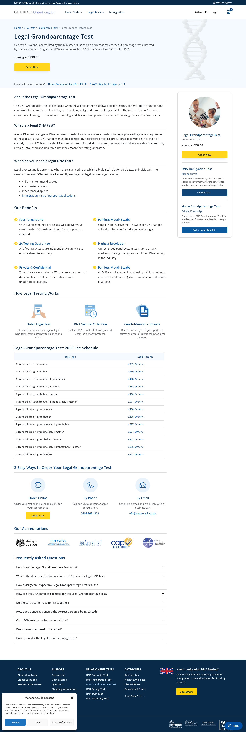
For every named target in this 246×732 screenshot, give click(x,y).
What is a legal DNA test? (34, 125)
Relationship (132, 675)
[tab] (90, 97)
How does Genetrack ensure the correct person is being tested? (56, 611)
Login (215, 12)
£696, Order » (135, 446)
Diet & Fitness (132, 684)
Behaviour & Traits (135, 689)
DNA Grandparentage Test (101, 684)
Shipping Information (64, 689)
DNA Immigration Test (98, 679)
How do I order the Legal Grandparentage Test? (46, 638)
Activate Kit (201, 12)
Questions (58, 684)
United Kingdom (224, 2)
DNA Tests (29, 27)
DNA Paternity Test (97, 675)
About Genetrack (27, 675)
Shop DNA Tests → (135, 696)
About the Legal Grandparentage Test (44, 97)
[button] (72, 697)
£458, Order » (135, 379)
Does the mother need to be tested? (39, 629)
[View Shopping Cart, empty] (228, 12)
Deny (38, 722)
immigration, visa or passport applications (49, 195)
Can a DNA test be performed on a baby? (42, 620)
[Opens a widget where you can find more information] (233, 726)
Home (17, 27)
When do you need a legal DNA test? (43, 161)
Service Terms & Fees (29, 684)
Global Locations (27, 679)
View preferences (62, 722)
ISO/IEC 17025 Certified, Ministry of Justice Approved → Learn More (46, 2)
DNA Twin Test (94, 693)
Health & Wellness (135, 679)
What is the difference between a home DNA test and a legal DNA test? (60, 576)
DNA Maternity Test (97, 698)
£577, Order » (135, 401)
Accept (15, 722)
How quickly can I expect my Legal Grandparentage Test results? (57, 585)
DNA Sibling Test (95, 689)
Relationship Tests (48, 27)
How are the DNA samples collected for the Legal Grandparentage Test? (61, 593)
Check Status (59, 679)
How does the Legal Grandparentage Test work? (46, 567)
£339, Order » (135, 364)
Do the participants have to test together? (42, 602)
